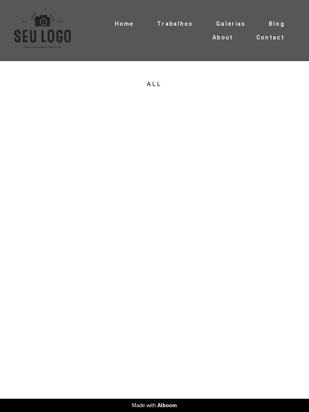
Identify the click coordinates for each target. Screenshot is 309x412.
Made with (154, 405)
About (222, 37)
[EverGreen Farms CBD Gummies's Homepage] (49, 30)
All (154, 84)
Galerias (230, 24)
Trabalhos (175, 24)
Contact (270, 37)
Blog (276, 24)
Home (124, 24)
